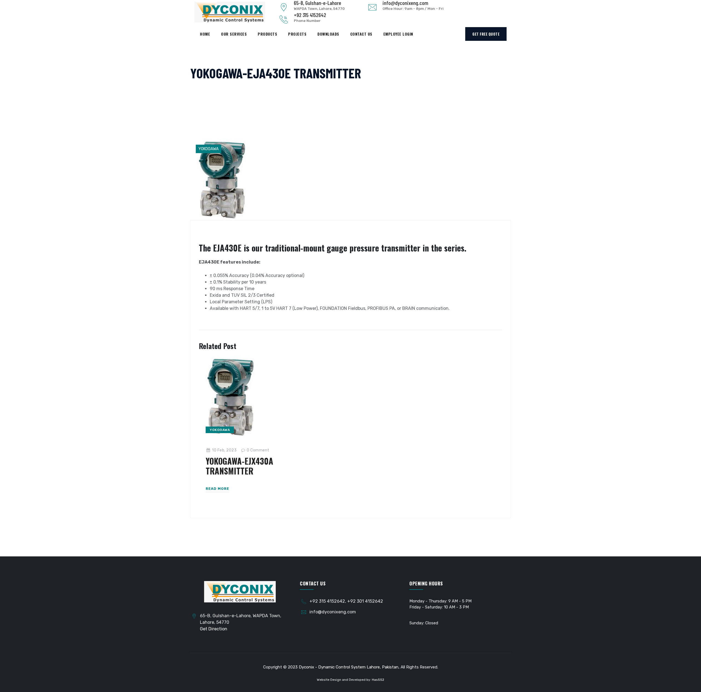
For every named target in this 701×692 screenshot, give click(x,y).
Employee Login (398, 34)
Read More (217, 489)
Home (205, 34)
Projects (297, 34)
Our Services (234, 34)
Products (267, 34)
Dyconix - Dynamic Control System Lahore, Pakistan (348, 667)
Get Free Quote (485, 34)
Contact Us (361, 34)
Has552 (378, 680)
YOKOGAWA (209, 149)
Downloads (328, 34)
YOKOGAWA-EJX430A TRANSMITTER (239, 466)
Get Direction (213, 628)
